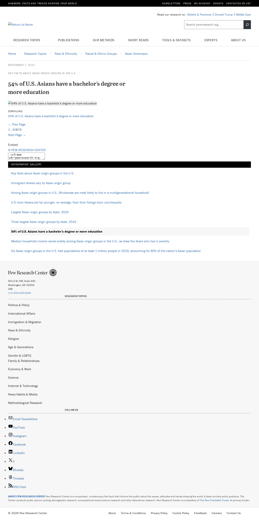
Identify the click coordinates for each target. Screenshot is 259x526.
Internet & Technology (23, 386)
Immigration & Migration (24, 322)
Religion (13, 339)
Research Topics (27, 40)
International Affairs (21, 313)
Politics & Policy (19, 305)
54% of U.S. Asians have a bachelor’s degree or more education (51, 116)
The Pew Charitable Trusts (214, 500)
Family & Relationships (23, 361)
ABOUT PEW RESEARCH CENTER (26, 496)
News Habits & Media (22, 394)
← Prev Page (16, 124)
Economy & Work (19, 369)
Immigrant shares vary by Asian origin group (41, 183)
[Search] (247, 24)
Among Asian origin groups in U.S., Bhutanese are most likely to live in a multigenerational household (80, 193)
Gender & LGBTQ (19, 355)
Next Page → (17, 135)
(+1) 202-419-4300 (19, 293)
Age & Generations (20, 347)
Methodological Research (25, 403)
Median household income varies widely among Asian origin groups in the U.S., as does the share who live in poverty (90, 241)
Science (13, 377)
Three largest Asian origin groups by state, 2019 (43, 222)
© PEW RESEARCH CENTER (27, 150)
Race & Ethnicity (19, 330)
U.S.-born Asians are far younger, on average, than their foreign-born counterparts (66, 202)
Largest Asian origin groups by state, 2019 (39, 212)
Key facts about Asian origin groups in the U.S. (42, 73)
